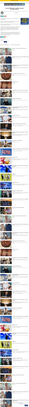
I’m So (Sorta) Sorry (15, 157)
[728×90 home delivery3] (14, 4)
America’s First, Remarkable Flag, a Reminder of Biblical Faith (20, 316)
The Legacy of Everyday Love (16, 115)
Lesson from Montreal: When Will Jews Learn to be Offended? (20, 366)
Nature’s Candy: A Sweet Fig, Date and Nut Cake (18, 73)
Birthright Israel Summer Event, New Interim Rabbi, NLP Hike (20, 56)
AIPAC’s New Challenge (15, 182)
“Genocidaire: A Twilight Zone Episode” (17, 190)
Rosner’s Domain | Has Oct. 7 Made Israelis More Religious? (20, 90)
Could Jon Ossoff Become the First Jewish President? (19, 123)
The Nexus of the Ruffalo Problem (16, 98)
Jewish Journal (5, 2)
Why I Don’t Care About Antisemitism (17, 140)
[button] (1, 16)
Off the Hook (14, 341)
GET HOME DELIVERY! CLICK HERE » (14, 0)
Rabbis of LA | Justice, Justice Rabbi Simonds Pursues (19, 48)
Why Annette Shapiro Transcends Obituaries (18, 207)
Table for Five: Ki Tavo (15, 249)
